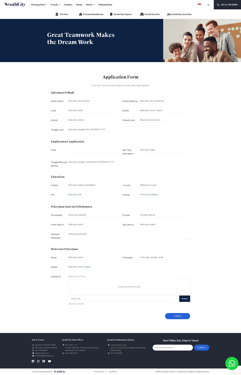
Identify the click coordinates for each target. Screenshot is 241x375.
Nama (53, 257)
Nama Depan (57, 101)
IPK (52, 195)
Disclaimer (113, 372)
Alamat (54, 120)
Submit (178, 316)
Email (53, 110)
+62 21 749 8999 (228, 4)
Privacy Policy (99, 372)
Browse (185, 299)
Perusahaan (56, 215)
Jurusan (126, 185)
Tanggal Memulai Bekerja (59, 164)
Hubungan (127, 257)
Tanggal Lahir (57, 129)
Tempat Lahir (128, 120)
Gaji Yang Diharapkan (127, 152)
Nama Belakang (129, 101)
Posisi (53, 150)
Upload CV (56, 276)
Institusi (54, 185)
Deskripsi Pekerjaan (55, 236)
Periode (126, 195)
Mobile (125, 110)
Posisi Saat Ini (57, 224)
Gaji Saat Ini (128, 224)
